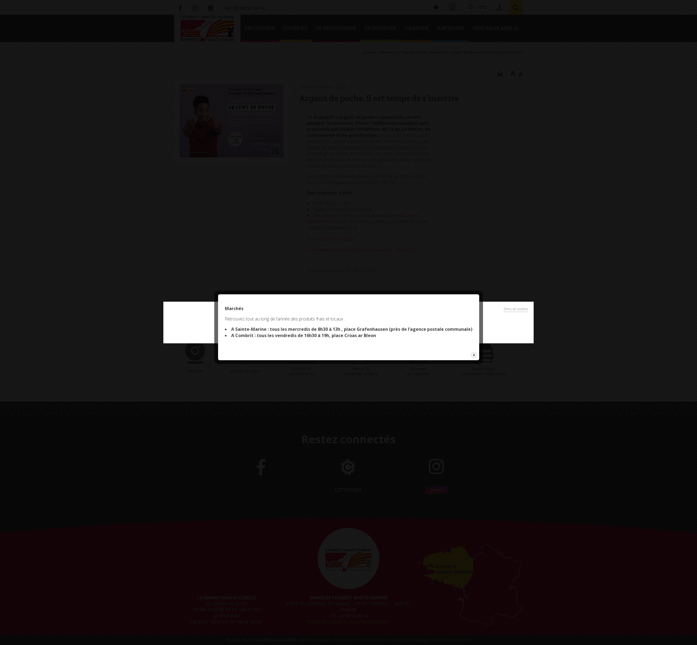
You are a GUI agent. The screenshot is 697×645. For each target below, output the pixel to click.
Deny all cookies (516, 309)
